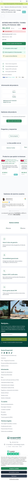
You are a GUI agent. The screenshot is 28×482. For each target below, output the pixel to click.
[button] (2, 16)
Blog (2, 377)
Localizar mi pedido (5, 409)
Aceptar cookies (14, 468)
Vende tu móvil (4, 395)
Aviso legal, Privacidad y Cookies (9, 423)
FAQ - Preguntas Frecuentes (7, 360)
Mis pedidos (4, 414)
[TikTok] (11, 353)
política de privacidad (17, 342)
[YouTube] (7, 353)
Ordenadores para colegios (7, 385)
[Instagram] (9, 353)
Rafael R (8, 199)
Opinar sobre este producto (14, 121)
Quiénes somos (4, 365)
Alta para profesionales (6, 374)
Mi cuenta (3, 412)
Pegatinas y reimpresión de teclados (9, 390)
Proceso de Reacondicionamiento (9, 363)
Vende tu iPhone (5, 392)
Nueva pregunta (14, 136)
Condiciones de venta (6, 426)
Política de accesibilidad (7, 431)
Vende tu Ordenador (6, 398)
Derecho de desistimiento (7, 404)
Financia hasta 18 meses (7, 428)
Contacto (3, 358)
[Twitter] (4, 353)
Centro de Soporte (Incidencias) (8, 355)
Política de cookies (14, 479)
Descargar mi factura (6, 407)
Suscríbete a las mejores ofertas (14, 339)
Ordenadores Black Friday (7, 382)
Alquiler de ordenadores (6, 372)
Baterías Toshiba (11, 148)
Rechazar (14, 476)
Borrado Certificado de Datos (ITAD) (10, 380)
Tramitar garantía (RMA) (7, 417)
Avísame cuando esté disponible (14, 43)
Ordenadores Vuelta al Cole (7, 387)
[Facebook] (2, 353)
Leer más (4, 39)
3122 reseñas (16, 214)
